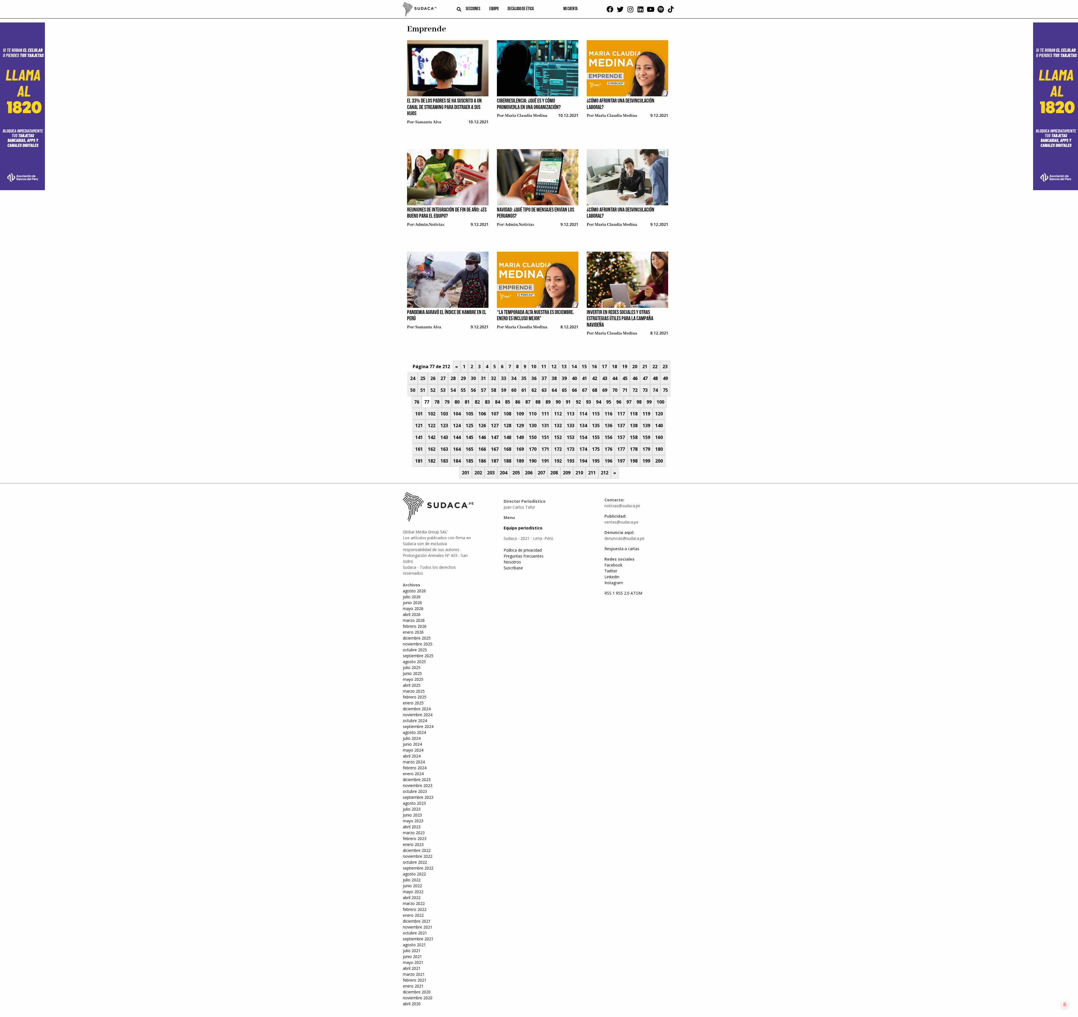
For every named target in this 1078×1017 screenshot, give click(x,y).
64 (554, 390)
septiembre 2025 (418, 655)
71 (624, 390)
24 (412, 378)
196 (608, 461)
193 (570, 461)
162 (431, 449)
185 (469, 461)
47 (645, 378)
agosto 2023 (414, 803)
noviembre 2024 (417, 714)
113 (570, 414)
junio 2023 (412, 815)
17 (604, 366)
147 (495, 437)
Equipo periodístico (523, 528)
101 (419, 414)
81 (467, 402)
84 (497, 402)
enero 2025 (413, 703)
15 (584, 366)
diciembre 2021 (417, 921)
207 (541, 473)
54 (453, 390)
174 (583, 449)
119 (646, 414)
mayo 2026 (413, 608)
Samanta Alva (428, 122)
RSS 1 (610, 593)
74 (655, 390)
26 (432, 378)
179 (646, 449)
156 (608, 437)
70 (614, 390)
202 (478, 473)
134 (583, 425)
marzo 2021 (414, 974)
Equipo (494, 9)
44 (614, 378)
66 (574, 390)
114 (583, 414)
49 (665, 378)
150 (532, 437)
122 (431, 425)
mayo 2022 (413, 891)
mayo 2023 (413, 820)
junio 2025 (412, 673)
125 (469, 425)
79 (446, 402)
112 (558, 414)
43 (604, 378)
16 (594, 366)
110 (532, 414)
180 (659, 449)
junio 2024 (412, 744)
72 (635, 390)
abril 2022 (412, 897)
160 (659, 437)
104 (457, 414)
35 (523, 378)
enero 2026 (413, 632)
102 (431, 414)
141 (419, 437)
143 (444, 437)
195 (596, 461)
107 (495, 414)
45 (624, 378)
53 (443, 390)
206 (529, 473)
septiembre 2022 (418, 868)
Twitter (610, 571)
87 (527, 402)
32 (493, 378)
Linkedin (611, 576)
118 (634, 414)
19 (624, 366)
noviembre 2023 (417, 785)
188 (507, 461)
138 (634, 425)
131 (545, 425)
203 (491, 473)
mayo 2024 (413, 750)
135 (596, 425)
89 (548, 402)
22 (654, 366)
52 (432, 390)
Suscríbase (513, 567)
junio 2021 (412, 956)
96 (618, 402)
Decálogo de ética (521, 9)
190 (532, 461)
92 (578, 402)
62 (533, 390)
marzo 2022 (414, 903)
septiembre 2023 (418, 797)
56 (473, 390)
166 (482, 449)
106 (482, 414)
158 (634, 437)
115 (596, 414)
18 (614, 366)
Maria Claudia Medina (526, 115)
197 (621, 461)
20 (634, 366)
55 (463, 390)
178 (634, 449)
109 (520, 414)
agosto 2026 (414, 590)
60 (513, 390)
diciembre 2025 (417, 638)
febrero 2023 (414, 838)
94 (598, 402)
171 (545, 449)
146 (482, 437)
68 (594, 390)
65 (564, 390)
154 (583, 437)
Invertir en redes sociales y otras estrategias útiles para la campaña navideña (620, 319)
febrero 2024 (414, 767)
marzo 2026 (414, 620)
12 (553, 366)
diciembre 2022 (417, 850)
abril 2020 (412, 1003)
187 (495, 461)
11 (543, 366)
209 (566, 473)
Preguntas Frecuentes (523, 556)
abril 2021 (412, 968)
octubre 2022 (415, 862)
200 (659, 461)
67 (584, 390)
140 (659, 425)
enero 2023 (413, 844)
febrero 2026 (414, 626)
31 (483, 378)
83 (487, 402)
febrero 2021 (414, 980)
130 (532, 425)
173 (570, 449)
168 (507, 449)
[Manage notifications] (1064, 1004)
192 (558, 461)
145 (469, 437)
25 (422, 378)
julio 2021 (412, 950)
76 (416, 402)
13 (564, 366)
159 (646, 437)
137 (621, 425)
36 (533, 378)
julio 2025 (412, 667)
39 (564, 378)
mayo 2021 (413, 962)
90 (558, 402)
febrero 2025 (414, 697)
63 (544, 390)
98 (638, 402)
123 (444, 425)
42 (594, 378)
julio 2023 (412, 809)
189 (520, 461)
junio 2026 (412, 602)
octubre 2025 (415, 649)
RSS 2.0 (622, 593)
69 (604, 390)
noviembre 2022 (417, 856)
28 (453, 378)
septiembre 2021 (418, 938)
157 (621, 437)
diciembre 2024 (417, 708)
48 (655, 378)
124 (457, 425)
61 (523, 390)
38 (554, 378)
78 (436, 402)
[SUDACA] (420, 10)
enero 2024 (413, 773)
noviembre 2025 (417, 644)
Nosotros (512, 562)
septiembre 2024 (418, 726)
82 (477, 402)
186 (482, 461)
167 (495, 449)
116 (608, 414)
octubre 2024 (415, 720)
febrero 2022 (414, 909)
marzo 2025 (414, 691)
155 (596, 437)
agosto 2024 (414, 732)
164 (457, 449)
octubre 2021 (415, 933)
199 (646, 461)
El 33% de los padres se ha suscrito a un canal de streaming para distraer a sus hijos (444, 107)
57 (483, 390)
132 (558, 425)
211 (592, 473)
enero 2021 (413, 986)
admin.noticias (429, 224)
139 (646, 425)
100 (660, 402)
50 (412, 390)
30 (473, 378)
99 (649, 402)
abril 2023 (412, 826)
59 (503, 390)
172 (558, 449)
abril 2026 (412, 614)
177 (621, 449)
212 (604, 473)
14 (574, 366)
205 (516, 473)
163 (444, 449)
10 (533, 366)
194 (583, 461)
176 (608, 449)
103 (444, 414)
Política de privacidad (523, 550)
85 (507, 402)
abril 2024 (412, 756)
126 (482, 425)
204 (503, 473)
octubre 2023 (415, 791)
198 (634, 461)
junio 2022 (412, 885)
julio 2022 (412, 879)
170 (532, 449)
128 (507, 425)
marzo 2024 (414, 762)
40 (574, 378)
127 (495, 425)
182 (431, 461)
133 (570, 425)
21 (644, 366)
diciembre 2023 (417, 779)
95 (608, 402)
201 (465, 473)
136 (608, 425)
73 (645, 390)
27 (443, 378)
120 (659, 414)
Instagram (613, 582)
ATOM (636, 593)
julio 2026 (412, 596)
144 (457, 437)
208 (554, 473)
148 (507, 437)
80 (457, 402)
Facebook (613, 565)
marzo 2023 (414, 832)
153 (570, 437)
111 (545, 414)
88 (537, 402)
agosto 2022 (414, 874)
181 (419, 461)
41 (584, 378)
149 (520, 437)
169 (520, 449)
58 (493, 390)
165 (469, 449)
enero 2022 (413, 915)
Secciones (473, 9)
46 (635, 378)
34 (513, 378)
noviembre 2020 (417, 997)
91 (568, 402)
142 (431, 437)
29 (463, 378)
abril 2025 (412, 685)
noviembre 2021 (417, 927)
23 (665, 366)
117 (621, 414)
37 (544, 378)
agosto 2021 (414, 944)
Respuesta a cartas (621, 548)
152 (558, 437)
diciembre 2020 (417, 992)
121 (419, 425)
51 (422, 390)
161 (419, 449)
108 (507, 414)
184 (457, 461)
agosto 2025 (414, 661)
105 (469, 414)
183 (444, 461)
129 (520, 425)
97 (628, 402)
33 (503, 378)
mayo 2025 (413, 679)
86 (517, 402)
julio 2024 (412, 738)
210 (579, 473)
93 (588, 402)
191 (545, 461)
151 (545, 437)
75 (665, 390)
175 (596, 449)
